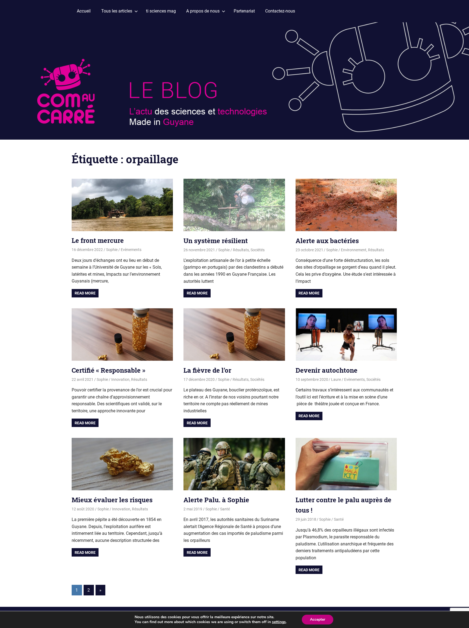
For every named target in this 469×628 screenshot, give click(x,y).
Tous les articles (116, 11)
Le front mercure (98, 240)
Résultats (241, 250)
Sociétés (258, 250)
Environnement (353, 250)
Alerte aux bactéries (327, 240)
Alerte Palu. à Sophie (216, 499)
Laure (336, 379)
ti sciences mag (161, 11)
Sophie (112, 249)
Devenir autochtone (326, 370)
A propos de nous (203, 11)
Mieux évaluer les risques (112, 499)
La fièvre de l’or (207, 370)
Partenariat (244, 11)
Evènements (131, 249)
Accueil (84, 11)
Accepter (317, 619)
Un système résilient (215, 240)
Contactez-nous (280, 11)
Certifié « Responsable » (108, 370)
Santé (225, 509)
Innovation (120, 379)
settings (279, 622)
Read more (85, 293)
